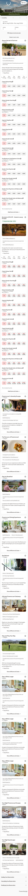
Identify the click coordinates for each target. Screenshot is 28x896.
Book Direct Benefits (14, 14)
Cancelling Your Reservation (13, 881)
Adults (4, 27)
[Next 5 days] (20, 77)
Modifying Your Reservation (13, 885)
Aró (26, 891)
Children (17, 27)
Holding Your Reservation (13, 877)
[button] (14, 33)
